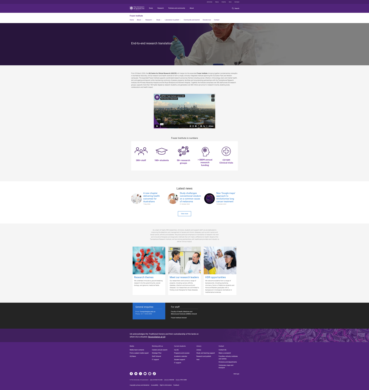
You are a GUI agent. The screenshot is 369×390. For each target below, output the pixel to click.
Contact (236, 2)
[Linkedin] (135, 373)
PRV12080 (183, 380)
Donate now (207, 20)
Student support (179, 359)
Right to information (166, 385)
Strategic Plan (156, 353)
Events (224, 2)
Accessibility (154, 385)
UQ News (133, 356)
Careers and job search (159, 350)
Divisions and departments (228, 362)
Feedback (176, 385)
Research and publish (203, 356)
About (192, 8)
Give (230, 2)
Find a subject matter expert (139, 353)
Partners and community (176, 8)
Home (132, 20)
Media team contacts (137, 350)
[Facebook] (131, 373)
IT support (155, 359)
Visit (197, 359)
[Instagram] (149, 373)
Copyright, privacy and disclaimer (139, 385)
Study (151, 8)
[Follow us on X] (140, 373)
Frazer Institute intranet (179, 318)
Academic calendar (180, 356)
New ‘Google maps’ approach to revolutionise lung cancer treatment (225, 197)
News (217, 2)
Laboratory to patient (172, 20)
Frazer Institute (136, 16)
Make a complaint (225, 353)
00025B (171, 380)
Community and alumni (192, 20)
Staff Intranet (156, 356)
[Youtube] (145, 373)
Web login (236, 374)
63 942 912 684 (157, 380)
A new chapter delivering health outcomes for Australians (151, 197)
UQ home (209, 2)
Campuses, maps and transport (226, 366)
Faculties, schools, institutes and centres (228, 357)
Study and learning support (205, 353)
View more (184, 214)
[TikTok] (154, 373)
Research (160, 8)
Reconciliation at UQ (156, 337)
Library (198, 350)
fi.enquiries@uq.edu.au (147, 311)
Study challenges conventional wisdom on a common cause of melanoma (190, 197)
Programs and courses (181, 353)
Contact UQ (222, 350)
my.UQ (176, 350)
